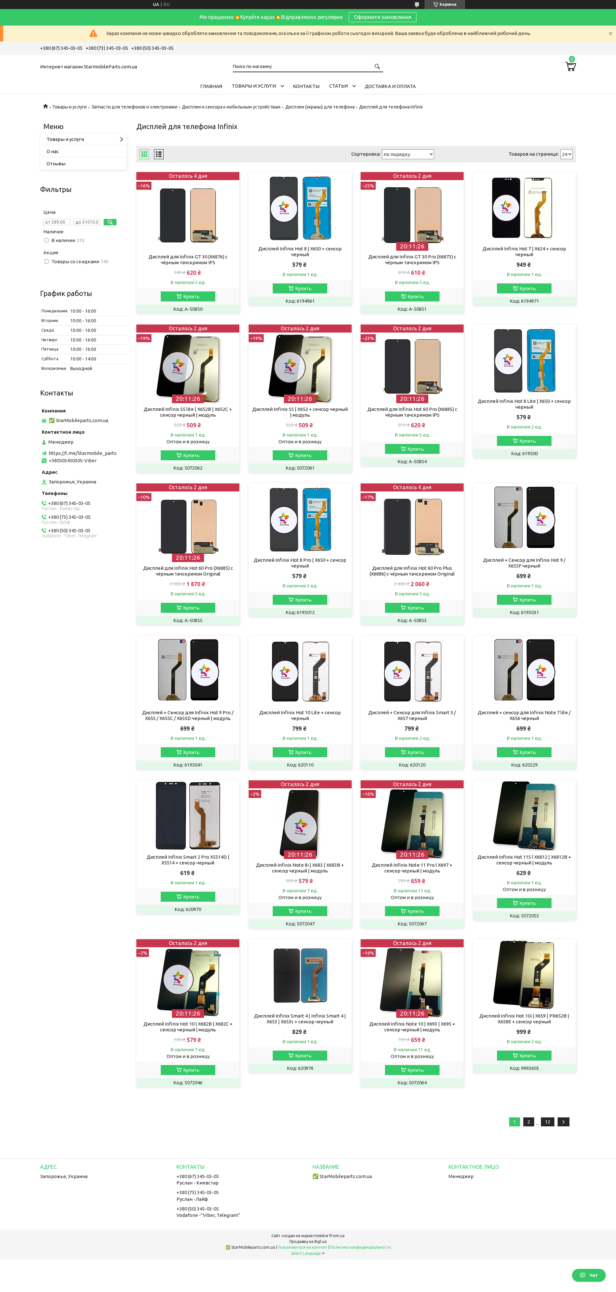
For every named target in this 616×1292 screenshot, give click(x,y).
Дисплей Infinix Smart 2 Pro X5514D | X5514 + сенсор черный (188, 859)
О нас (53, 151)
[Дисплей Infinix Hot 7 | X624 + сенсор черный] (524, 207)
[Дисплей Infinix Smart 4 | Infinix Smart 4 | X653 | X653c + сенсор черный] (300, 974)
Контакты (306, 86)
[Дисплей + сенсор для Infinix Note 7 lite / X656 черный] (524, 671)
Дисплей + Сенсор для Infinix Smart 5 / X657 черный (412, 715)
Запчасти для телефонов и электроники (134, 106)
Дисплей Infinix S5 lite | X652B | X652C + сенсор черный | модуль (188, 412)
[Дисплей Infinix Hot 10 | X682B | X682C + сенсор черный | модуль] (187, 978)
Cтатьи (338, 86)
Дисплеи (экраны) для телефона (320, 106)
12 (547, 1121)
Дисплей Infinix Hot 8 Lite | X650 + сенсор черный (524, 404)
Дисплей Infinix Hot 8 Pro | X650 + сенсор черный (300, 562)
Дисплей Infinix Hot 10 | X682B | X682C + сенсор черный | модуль (188, 1026)
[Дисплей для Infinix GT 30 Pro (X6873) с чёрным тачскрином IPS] (412, 211)
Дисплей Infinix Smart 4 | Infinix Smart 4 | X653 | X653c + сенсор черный (300, 1018)
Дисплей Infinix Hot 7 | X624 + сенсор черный (524, 251)
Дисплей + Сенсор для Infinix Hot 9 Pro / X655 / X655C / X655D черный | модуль (188, 715)
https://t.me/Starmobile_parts (82, 453)
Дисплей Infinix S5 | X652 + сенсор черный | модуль (300, 412)
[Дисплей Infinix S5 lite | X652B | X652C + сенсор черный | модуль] (187, 364)
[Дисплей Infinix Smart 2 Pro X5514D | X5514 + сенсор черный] (187, 815)
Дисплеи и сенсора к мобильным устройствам (231, 106)
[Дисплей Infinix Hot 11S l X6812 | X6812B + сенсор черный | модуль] (524, 815)
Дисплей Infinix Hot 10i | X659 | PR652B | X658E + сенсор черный (524, 1018)
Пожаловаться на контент (303, 1247)
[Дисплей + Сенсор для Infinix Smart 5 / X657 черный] (412, 671)
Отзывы (56, 163)
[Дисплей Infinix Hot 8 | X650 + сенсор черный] (300, 207)
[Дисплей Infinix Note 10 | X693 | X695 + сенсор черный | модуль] (412, 978)
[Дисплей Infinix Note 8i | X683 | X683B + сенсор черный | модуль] (300, 819)
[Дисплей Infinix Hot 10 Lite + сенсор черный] (300, 671)
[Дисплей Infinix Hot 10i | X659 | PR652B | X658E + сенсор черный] (524, 974)
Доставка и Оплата (390, 86)
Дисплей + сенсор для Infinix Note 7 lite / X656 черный (524, 715)
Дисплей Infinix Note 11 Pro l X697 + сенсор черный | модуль (412, 867)
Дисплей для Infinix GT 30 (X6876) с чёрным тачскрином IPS (188, 259)
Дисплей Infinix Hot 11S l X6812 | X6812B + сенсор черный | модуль (524, 859)
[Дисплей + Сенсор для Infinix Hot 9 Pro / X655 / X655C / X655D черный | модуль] (187, 671)
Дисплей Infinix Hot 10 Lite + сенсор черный (300, 715)
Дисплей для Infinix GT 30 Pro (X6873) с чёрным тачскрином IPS (412, 259)
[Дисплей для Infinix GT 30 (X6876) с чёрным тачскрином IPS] (187, 211)
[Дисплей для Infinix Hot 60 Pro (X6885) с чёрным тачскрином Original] (187, 522)
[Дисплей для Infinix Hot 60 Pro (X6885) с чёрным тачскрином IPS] (412, 364)
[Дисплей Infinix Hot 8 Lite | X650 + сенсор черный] (524, 360)
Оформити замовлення (382, 17)
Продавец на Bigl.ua (308, 1241)
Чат (593, 1275)
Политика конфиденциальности (360, 1247)
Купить (191, 296)
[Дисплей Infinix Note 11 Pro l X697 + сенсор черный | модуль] (412, 819)
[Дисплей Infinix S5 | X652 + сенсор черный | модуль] (300, 364)
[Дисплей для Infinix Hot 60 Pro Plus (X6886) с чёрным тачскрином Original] (412, 522)
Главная (211, 86)
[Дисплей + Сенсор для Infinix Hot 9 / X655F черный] (524, 518)
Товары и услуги (254, 86)
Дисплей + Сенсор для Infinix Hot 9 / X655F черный (524, 562)
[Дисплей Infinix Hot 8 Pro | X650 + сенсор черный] (300, 518)
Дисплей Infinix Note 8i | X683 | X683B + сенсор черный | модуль (300, 867)
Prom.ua (337, 1236)
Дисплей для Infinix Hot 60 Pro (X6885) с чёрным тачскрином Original (188, 571)
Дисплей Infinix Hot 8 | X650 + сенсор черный (300, 251)
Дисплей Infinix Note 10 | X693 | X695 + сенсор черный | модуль (412, 1026)
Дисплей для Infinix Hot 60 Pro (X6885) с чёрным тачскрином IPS (412, 412)
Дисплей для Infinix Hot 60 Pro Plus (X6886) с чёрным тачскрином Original (412, 571)
